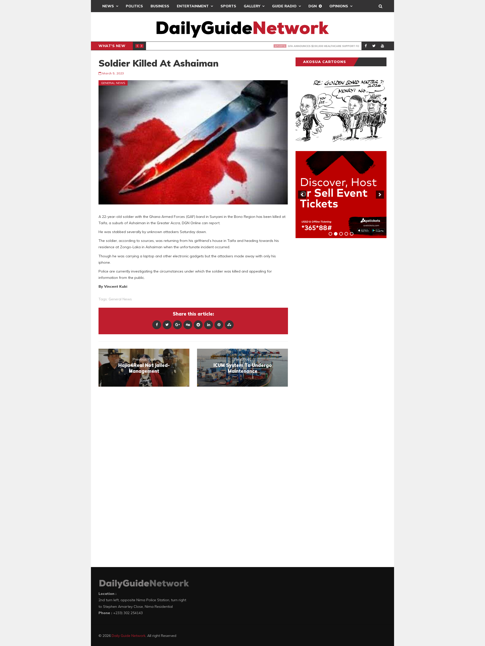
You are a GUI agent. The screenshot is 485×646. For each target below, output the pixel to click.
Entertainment (193, 6)
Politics (134, 6)
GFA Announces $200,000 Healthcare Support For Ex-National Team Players (248, 46)
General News (113, 83)
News (108, 6)
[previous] (302, 195)
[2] (335, 234)
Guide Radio (284, 6)
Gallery (252, 6)
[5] (351, 234)
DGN (312, 6)
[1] (330, 234)
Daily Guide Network (129, 635)
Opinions (338, 6)
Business (160, 6)
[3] (341, 234)
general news (120, 299)
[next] (380, 195)
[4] (346, 234)
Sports (228, 6)
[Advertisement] (333, 321)
